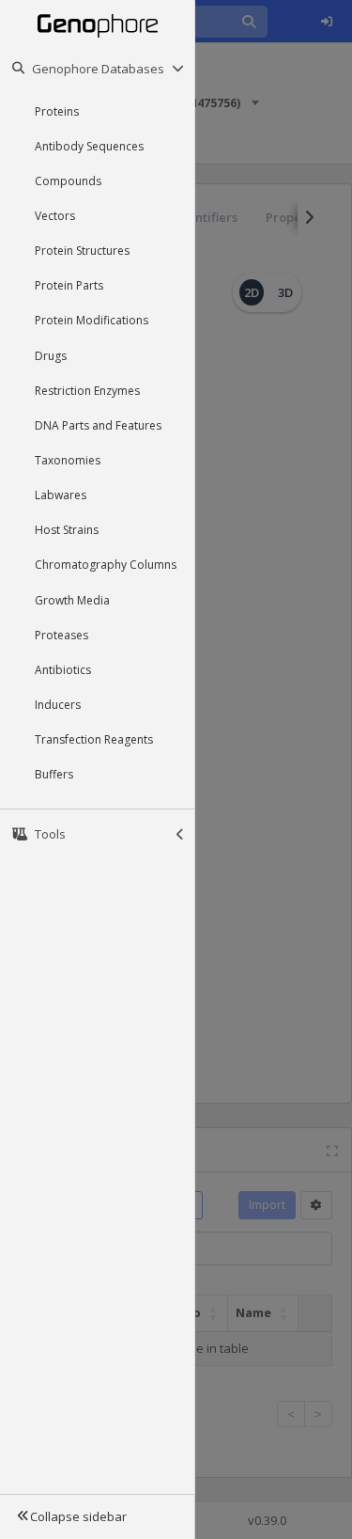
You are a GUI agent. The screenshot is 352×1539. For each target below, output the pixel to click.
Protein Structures (82, 251)
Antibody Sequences (89, 146)
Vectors (55, 216)
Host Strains (67, 530)
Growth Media (72, 600)
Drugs (51, 356)
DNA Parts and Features (98, 425)
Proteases (61, 635)
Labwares (60, 495)
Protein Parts (69, 285)
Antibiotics (63, 670)
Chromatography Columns (105, 565)
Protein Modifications (91, 320)
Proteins (57, 111)
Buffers (54, 774)
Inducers (58, 705)
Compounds (68, 181)
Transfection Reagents (94, 739)
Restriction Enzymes (87, 391)
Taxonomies (67, 460)
